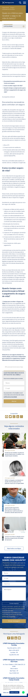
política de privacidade (10, 397)
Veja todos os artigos (14, 548)
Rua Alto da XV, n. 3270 (14, 648)
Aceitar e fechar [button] (14, 692)
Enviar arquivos (14, 603)
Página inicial (5, 7)
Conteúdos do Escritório (8, 9)
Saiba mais (6, 692)
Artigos (12, 7)
